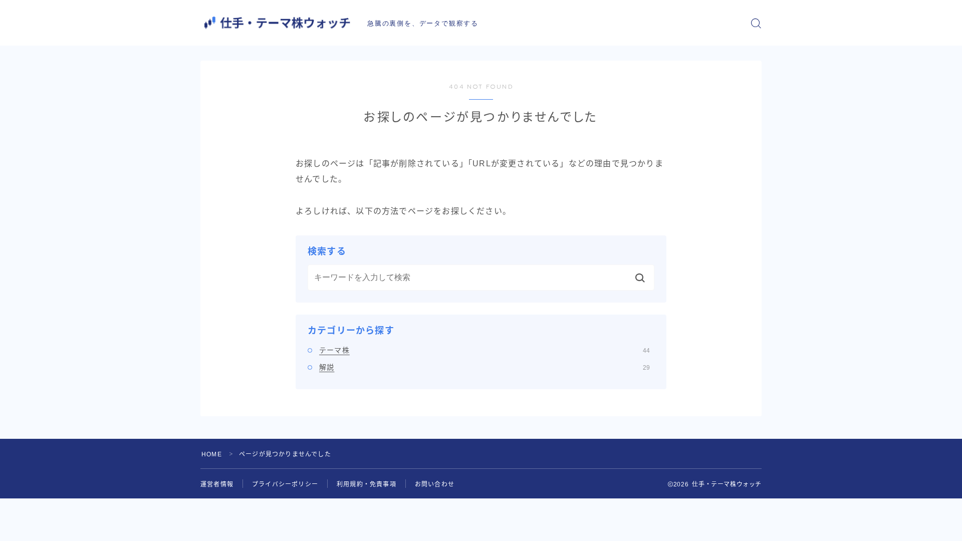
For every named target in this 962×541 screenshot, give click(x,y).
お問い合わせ (434, 484)
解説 (484, 367)
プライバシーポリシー (285, 484)
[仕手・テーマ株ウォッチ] (277, 23)
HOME (211, 454)
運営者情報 (216, 484)
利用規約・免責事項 (366, 484)
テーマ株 (484, 350)
